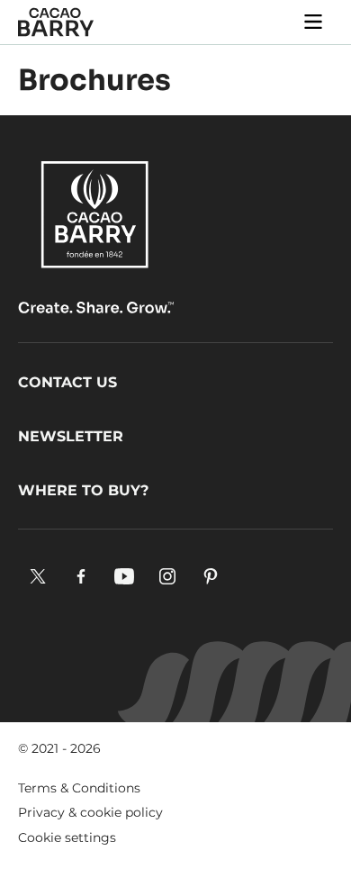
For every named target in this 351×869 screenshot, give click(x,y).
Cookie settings (67, 837)
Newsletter (70, 436)
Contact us (67, 382)
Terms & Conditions (79, 788)
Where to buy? (83, 490)
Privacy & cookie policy (90, 812)
